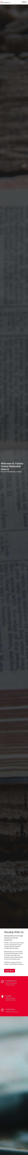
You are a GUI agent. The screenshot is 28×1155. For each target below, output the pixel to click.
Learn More (9, 971)
